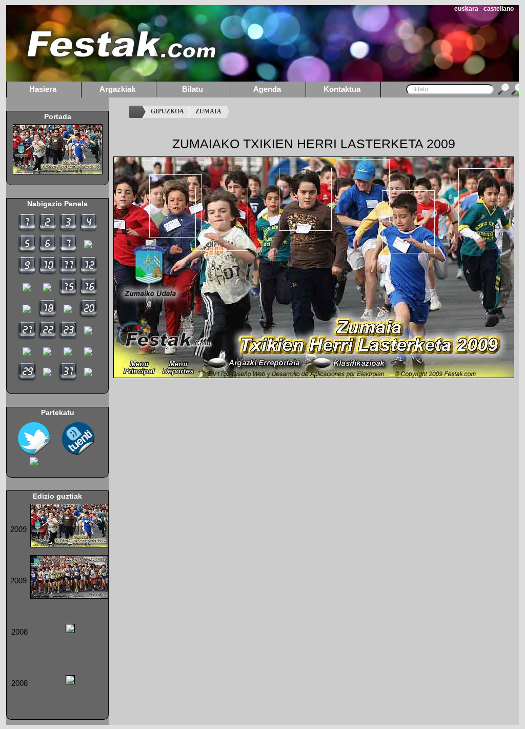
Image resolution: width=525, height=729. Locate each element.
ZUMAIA (208, 111)
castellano (498, 8)
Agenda (267, 89)
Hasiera (42, 89)
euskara (466, 8)
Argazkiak (117, 89)
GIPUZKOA (167, 111)
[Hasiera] (137, 112)
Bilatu (192, 89)
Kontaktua (342, 89)
